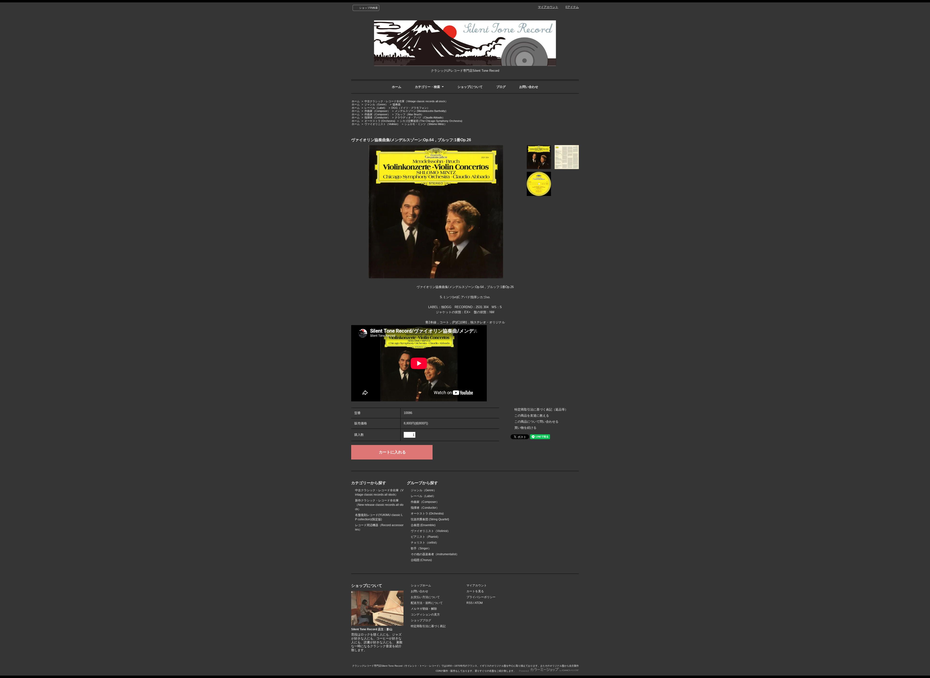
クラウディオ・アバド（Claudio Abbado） (420, 117)
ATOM (479, 603)
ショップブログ (421, 620)
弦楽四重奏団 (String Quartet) (430, 519)
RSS (469, 603)
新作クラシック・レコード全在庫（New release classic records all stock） (379, 505)
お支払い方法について (425, 597)
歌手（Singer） (421, 548)
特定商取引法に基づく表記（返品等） (541, 409)
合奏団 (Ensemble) (423, 525)
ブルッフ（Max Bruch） (409, 114)
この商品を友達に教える (531, 415)
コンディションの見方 (425, 614)
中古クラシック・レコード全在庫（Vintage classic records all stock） (406, 101)
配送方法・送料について (427, 603)
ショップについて (470, 87)
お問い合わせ (528, 87)
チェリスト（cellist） (425, 542)
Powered (524, 671)
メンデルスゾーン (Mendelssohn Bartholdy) (420, 110)
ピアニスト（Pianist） (425, 536)
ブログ (501, 87)
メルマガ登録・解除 (424, 608)
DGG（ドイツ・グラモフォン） (410, 107)
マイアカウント (548, 7)
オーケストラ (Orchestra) (379, 120)
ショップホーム (421, 585)
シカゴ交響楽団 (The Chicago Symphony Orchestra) (431, 120)
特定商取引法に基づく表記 (428, 626)
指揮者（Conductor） (377, 117)
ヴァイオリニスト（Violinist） (382, 124)
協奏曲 (397, 104)
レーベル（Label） (375, 107)
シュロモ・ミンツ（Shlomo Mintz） (425, 124)
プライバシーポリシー (481, 597)
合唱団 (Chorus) (421, 560)
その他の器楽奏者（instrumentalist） (435, 554)
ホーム (396, 87)
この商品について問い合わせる (536, 421)
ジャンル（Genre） (376, 104)
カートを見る (475, 591)
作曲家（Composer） (377, 110)
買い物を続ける (525, 427)
